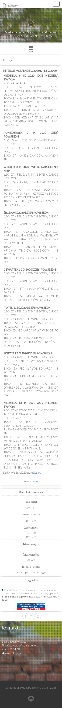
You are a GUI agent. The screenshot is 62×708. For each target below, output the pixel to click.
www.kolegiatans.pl (15, 653)
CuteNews (35, 481)
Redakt (37, 472)
